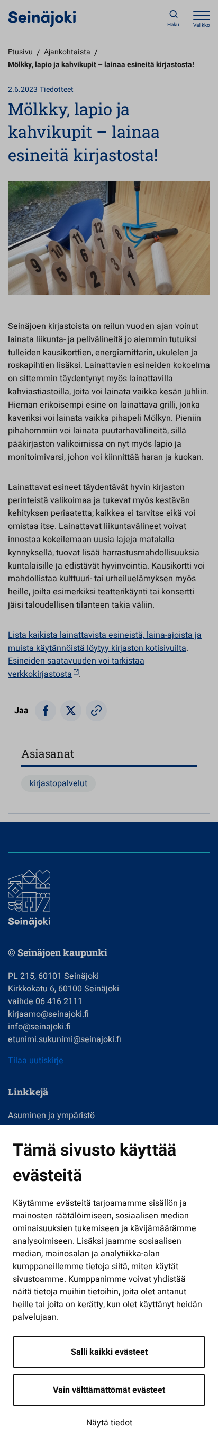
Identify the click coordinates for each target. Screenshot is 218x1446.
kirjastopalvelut (58, 783)
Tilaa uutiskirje (35, 1060)
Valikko (201, 25)
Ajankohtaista (67, 52)
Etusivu (20, 52)
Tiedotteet (57, 89)
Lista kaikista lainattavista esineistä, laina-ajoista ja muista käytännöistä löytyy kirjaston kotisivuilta (105, 642)
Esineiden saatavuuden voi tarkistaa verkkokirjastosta (76, 668)
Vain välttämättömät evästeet (109, 1390)
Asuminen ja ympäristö (51, 1115)
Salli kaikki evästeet (109, 1352)
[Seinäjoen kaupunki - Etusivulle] (42, 18)
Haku (173, 25)
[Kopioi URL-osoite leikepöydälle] (96, 710)
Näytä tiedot (109, 1422)
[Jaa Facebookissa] (45, 710)
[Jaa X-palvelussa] (70, 710)
